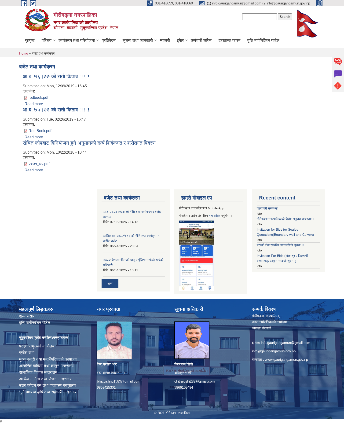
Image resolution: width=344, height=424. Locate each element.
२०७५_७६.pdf (39, 164)
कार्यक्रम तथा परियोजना (77, 40)
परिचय (46, 40)
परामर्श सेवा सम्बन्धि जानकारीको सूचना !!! (280, 245)
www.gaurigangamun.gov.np (286, 359)
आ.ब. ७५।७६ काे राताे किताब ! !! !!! (57, 110)
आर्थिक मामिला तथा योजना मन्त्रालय (45, 379)
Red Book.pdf (40, 131)
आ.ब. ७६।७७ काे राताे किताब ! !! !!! (57, 76)
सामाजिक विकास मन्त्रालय (38, 372)
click (217, 216)
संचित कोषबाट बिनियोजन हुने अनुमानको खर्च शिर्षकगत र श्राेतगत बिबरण (89, 143)
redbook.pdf (38, 98)
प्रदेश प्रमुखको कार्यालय (36, 346)
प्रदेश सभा (26, 352)
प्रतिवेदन (109, 40)
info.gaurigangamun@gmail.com (285, 343)
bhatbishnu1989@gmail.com (118, 381)
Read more (34, 104)
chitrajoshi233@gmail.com (194, 381)
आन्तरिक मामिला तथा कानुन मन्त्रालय (46, 366)
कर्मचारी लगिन (201, 40)
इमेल (180, 40)
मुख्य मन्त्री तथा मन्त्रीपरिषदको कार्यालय (48, 359)
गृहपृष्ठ (30, 40)
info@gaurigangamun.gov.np (274, 351)
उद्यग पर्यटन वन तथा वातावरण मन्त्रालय (47, 385)
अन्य (110, 283)
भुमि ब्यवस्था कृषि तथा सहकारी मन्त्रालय (47, 392)
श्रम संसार (26, 316)
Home (23, 53)
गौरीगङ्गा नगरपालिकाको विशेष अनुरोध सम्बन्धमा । (286, 219)
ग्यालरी (165, 40)
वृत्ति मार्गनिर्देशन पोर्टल (263, 40)
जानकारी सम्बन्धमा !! (268, 208)
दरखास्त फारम (229, 40)
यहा (211, 216)
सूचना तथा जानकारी (138, 40)
